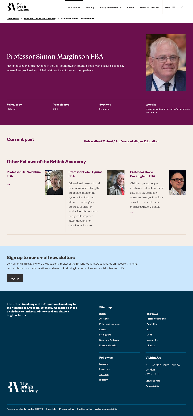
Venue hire (152, 339)
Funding (90, 7)
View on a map (153, 380)
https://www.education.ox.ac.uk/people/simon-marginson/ (168, 110)
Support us (152, 313)
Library (151, 345)
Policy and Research (110, 7)
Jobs (149, 334)
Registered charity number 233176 (25, 408)
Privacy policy (66, 408)
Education (104, 108)
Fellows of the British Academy (40, 18)
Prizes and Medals (156, 318)
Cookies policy (84, 408)
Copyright (51, 408)
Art (148, 329)
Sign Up (15, 278)
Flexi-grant (105, 334)
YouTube (104, 374)
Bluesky (103, 379)
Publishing (152, 323)
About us (104, 318)
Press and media (108, 345)
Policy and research (109, 323)
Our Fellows (74, 7)
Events (130, 7)
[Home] (18, 7)
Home (102, 313)
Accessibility (152, 385)
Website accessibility (106, 408)
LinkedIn (103, 363)
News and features (150, 7)
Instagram (104, 369)
